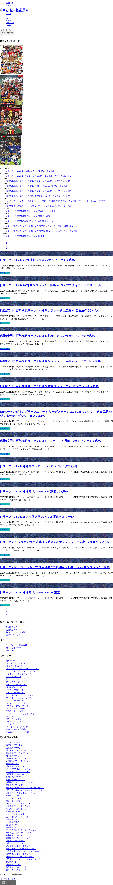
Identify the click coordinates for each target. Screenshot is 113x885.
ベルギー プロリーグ (15, 690)
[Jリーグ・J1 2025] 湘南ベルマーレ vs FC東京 (25, 236)
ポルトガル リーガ (14, 687)
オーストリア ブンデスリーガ (18, 698)
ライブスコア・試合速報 (16, 645)
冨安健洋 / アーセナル (15, 745)
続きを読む (5, 273)
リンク (9, 6)
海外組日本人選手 (13, 648)
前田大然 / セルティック (16, 867)
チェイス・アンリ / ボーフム (18, 798)
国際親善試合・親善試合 (16, 729)
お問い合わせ (11, 3)
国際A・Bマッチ (13, 635)
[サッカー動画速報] (14, 10)
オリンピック (11, 724)
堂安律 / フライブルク (15, 779)
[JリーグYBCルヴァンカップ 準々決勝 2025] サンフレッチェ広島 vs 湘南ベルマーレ (41, 226)
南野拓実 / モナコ (13, 801)
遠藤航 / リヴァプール (15, 748)
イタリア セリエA (13, 677)
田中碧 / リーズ (12, 756)
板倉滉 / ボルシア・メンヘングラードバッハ (25, 787)
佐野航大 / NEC (12, 819)
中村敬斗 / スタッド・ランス (18, 806)
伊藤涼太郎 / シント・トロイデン (20, 856)
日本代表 (10, 650)
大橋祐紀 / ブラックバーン (17, 761)
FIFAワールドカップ (14, 711)
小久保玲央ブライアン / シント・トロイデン (25, 851)
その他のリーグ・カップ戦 (17, 732)
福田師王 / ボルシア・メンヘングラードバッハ (26, 790)
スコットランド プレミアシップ (19, 695)
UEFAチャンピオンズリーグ (18, 663)
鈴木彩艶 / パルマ (13, 777)
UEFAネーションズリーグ (17, 727)
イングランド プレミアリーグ (18, 674)
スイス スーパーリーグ (15, 692)
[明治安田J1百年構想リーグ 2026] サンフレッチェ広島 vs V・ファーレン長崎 (38, 191)
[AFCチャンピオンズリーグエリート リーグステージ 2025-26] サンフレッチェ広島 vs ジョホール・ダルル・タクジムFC (57, 201)
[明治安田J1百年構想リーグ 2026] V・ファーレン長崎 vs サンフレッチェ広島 (38, 206)
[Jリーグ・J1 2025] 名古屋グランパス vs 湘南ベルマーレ (30, 221)
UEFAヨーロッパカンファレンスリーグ (22, 669)
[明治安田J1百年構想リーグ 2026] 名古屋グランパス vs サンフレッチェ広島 (38, 196)
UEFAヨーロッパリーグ (16, 666)
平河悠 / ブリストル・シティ (18, 769)
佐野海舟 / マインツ (14, 785)
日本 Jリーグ (11, 661)
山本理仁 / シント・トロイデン (19, 854)
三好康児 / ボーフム (14, 795)
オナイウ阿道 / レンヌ (15, 814)
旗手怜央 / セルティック (16, 870)
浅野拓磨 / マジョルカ (15, 774)
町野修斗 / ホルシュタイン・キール (21, 793)
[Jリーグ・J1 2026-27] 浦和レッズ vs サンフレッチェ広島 (30, 171)
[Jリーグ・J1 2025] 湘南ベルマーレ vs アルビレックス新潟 (30, 211)
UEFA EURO (11, 716)
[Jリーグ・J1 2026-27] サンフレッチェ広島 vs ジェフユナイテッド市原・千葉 (39, 176)
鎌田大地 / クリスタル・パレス (19, 750)
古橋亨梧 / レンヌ (13, 811)
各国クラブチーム (13, 627)
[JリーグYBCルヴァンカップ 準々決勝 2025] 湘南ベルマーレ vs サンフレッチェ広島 (41, 231)
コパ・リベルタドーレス (16, 708)
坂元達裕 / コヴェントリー (17, 766)
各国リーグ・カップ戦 (15, 632)
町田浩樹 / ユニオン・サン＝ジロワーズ (23, 859)
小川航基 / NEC (12, 822)
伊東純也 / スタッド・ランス (18, 803)
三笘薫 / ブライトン (14, 742)
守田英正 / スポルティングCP (18, 833)
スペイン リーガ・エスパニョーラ (20, 671)
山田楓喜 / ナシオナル (15, 841)
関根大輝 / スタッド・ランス (18, 809)
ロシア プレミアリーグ (15, 703)
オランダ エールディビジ (16, 684)
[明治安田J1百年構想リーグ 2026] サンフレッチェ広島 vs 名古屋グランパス (38, 181)
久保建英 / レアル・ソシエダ (18, 772)
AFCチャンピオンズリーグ (17, 706)
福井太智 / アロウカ (14, 835)
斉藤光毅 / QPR (12, 764)
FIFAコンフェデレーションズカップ (21, 714)
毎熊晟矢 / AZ (12, 827)
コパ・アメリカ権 (13, 719)
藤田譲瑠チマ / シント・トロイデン (21, 849)
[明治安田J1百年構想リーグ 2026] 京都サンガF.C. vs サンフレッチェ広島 (36, 186)
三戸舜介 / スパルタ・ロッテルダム (21, 830)
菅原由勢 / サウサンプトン (17, 753)
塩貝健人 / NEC (12, 825)
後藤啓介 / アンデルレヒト (17, 843)
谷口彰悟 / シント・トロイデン (19, 846)
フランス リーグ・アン (15, 682)
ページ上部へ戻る (7, 879)
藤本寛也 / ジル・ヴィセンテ (18, 838)
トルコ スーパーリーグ (15, 700)
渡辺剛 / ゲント (12, 862)
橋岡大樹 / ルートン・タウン (18, 758)
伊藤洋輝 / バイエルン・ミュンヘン (21, 782)
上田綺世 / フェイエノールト (18, 817)
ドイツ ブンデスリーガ (15, 679)
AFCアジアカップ (13, 721)
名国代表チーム (12, 630)
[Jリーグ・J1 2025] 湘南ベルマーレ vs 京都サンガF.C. (28, 216)
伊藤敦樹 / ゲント (13, 864)
